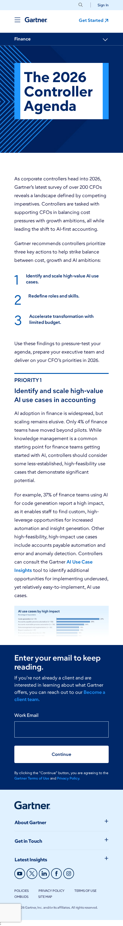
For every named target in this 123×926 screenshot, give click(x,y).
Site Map (45, 897)
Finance (22, 39)
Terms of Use (85, 891)
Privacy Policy (51, 891)
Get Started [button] (91, 20)
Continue (61, 754)
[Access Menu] (17, 19)
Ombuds (21, 897)
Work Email (26, 715)
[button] (101, 5)
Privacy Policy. (68, 778)
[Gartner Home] (36, 19)
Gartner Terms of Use (32, 778)
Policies (21, 891)
